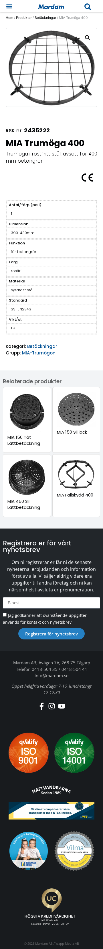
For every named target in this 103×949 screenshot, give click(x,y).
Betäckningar (45, 17)
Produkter (24, 17)
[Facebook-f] (41, 706)
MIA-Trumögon (39, 353)
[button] (9, 6)
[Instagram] (51, 706)
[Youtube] (61, 706)
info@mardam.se (51, 675)
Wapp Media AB (67, 943)
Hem (9, 17)
